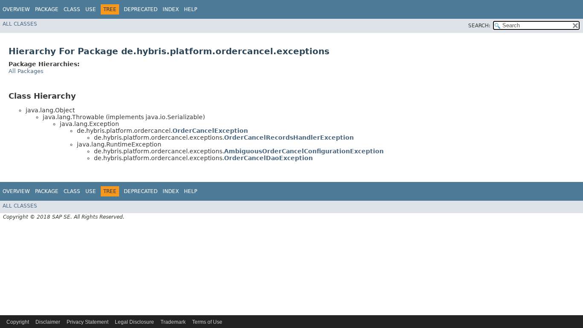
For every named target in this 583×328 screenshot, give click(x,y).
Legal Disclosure (134, 322)
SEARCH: (479, 26)
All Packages (26, 71)
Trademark (173, 322)
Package (46, 9)
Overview (16, 9)
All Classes (20, 24)
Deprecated (140, 9)
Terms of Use (207, 322)
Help (190, 9)
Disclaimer (47, 322)
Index (171, 9)
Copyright (17, 322)
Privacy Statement (87, 322)
